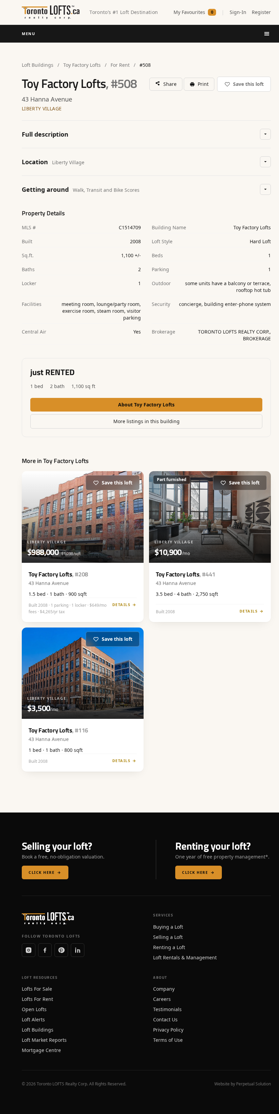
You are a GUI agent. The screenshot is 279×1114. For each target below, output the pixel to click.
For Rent (120, 65)
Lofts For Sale (37, 989)
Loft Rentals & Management (185, 957)
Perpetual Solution (253, 1084)
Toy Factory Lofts (82, 65)
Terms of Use (168, 1040)
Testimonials (167, 1009)
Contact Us (165, 1019)
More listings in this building (146, 421)
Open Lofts (34, 1009)
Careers (162, 999)
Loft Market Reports (44, 1040)
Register (261, 12)
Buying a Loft (168, 927)
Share (170, 84)
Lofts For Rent (37, 999)
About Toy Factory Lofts (146, 404)
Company (164, 989)
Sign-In (238, 12)
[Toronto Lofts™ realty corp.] (51, 12)
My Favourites (193, 12)
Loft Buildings (37, 65)
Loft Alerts (33, 1019)
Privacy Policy (168, 1029)
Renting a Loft (169, 947)
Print (203, 84)
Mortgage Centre (41, 1050)
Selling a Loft (168, 937)
